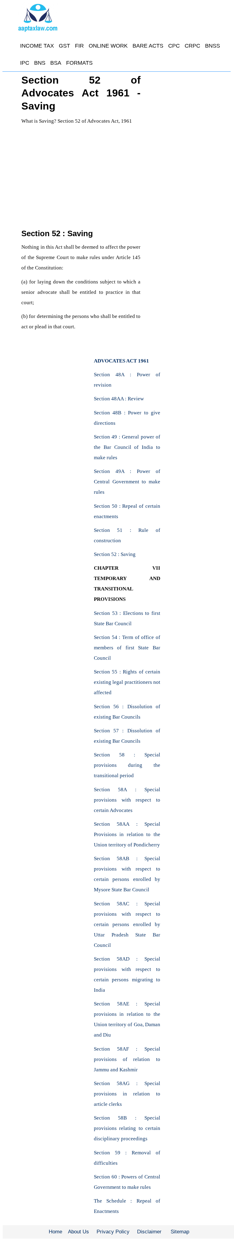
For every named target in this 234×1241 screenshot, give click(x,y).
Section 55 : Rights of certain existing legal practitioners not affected (127, 682)
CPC (174, 46)
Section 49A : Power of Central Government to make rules (127, 481)
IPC (24, 63)
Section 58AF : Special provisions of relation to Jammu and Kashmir (127, 1059)
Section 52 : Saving (115, 554)
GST (64, 46)
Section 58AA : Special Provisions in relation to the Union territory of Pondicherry (127, 834)
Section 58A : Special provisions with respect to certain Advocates (127, 800)
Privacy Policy (113, 1232)
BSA (55, 63)
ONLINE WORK (108, 46)
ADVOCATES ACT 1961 (121, 361)
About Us (78, 1232)
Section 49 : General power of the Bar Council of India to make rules (127, 447)
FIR (79, 46)
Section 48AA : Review (119, 399)
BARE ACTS (148, 46)
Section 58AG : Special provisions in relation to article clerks (127, 1093)
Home (55, 1232)
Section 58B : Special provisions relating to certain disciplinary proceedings (127, 1128)
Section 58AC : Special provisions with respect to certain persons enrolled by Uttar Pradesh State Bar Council (127, 924)
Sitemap (180, 1232)
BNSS (212, 46)
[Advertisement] (80, 182)
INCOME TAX (37, 46)
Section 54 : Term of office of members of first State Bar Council (127, 647)
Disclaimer (149, 1232)
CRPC (192, 46)
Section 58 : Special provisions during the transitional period (127, 765)
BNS (39, 63)
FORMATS (79, 63)
